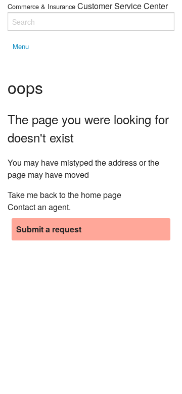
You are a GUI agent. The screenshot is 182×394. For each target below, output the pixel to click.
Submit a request (48, 229)
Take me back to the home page (64, 195)
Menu (21, 46)
